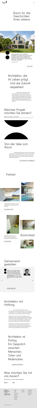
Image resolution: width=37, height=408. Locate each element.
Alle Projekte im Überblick (27, 160)
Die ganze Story (8, 209)
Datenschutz (30, 393)
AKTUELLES (15, 399)
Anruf (6, 382)
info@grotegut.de (7, 394)
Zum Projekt (7, 241)
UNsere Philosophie (17, 364)
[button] (34, 3)
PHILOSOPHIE (16, 393)
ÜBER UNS (15, 397)
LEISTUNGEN (16, 396)
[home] (3, 2)
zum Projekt (30, 66)
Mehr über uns (11, 288)
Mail (13, 382)
